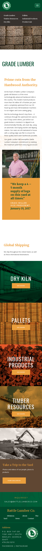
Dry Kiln (7, 22)
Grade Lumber (9, 15)
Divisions (10, 516)
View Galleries (14, 480)
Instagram (22, 546)
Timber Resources (11, 19)
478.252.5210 (8, 542)
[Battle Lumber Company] (6, 5)
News (17, 519)
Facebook (7, 546)
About (24, 516)
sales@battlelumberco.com (21, 502)
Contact (31, 519)
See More (21, 285)
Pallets (24, 15)
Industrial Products (29, 19)
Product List (27, 22)
